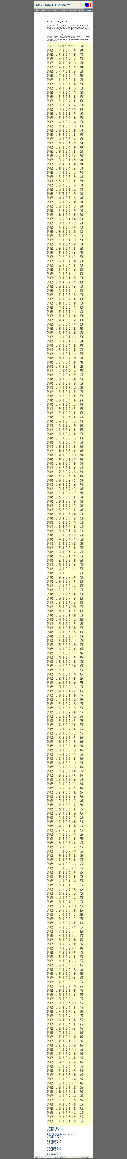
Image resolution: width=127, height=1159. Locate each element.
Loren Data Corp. (89, 1157)
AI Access (88, 10)
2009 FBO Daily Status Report (54, 1135)
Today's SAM (43, 10)
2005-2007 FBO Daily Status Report (55, 1134)
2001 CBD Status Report (53, 1129)
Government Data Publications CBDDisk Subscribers (81, 1156)
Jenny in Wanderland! (59, 1157)
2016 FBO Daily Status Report (54, 1143)
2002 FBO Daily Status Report (54, 1130)
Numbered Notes (64, 10)
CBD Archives (73, 10)
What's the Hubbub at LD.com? (41, 1156)
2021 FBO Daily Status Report (54, 1149)
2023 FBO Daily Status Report (54, 1152)
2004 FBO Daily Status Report (54, 1133)
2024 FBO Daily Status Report (54, 1153)
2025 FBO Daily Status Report (54, 1154)
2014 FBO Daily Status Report (54, 1141)
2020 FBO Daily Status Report (54, 1148)
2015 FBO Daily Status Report (54, 1142)
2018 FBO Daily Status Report (54, 1146)
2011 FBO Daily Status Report (54, 1137)
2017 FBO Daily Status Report (54, 1144)
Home (36, 10)
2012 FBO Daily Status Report (54, 1139)
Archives (56, 10)
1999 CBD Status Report (53, 1127)
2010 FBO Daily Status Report (54, 1136)
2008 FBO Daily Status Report (71, 1134)
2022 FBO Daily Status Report (54, 1150)
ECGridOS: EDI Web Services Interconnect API (59, 1156)
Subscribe (81, 10)
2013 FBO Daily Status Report (54, 1140)
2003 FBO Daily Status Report (54, 1132)
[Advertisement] (63, 12)
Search (50, 10)
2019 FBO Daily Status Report (54, 1147)
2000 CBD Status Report (53, 1128)
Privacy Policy (37, 1157)
